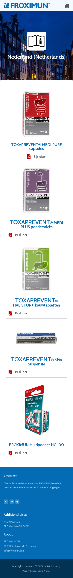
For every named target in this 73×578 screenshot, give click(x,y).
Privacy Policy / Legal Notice (36, 570)
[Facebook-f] (6, 502)
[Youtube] (12, 502)
